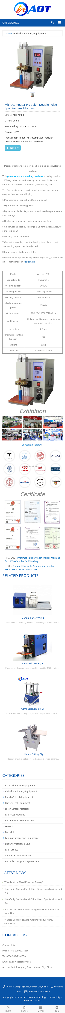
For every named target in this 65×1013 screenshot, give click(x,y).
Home (9, 33)
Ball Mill (9, 832)
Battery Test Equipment (17, 802)
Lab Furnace (11, 849)
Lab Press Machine (15, 814)
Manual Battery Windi (32, 617)
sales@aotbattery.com (39, 991)
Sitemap (37, 1000)
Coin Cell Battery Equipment (20, 785)
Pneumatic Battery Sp (33, 663)
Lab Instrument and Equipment (21, 837)
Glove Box (10, 826)
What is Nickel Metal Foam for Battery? (23, 882)
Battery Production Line (17, 843)
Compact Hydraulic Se (32, 708)
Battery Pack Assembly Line (19, 820)
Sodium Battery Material (18, 855)
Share (8, 1010)
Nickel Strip (29, 261)
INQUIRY (14, 147)
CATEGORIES (10, 22)
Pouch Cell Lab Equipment (19, 797)
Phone (24, 1010)
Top (57, 1010)
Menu (41, 1010)
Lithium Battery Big (33, 754)
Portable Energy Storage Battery (22, 861)
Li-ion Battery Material (17, 808)
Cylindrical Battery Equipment (21, 791)
